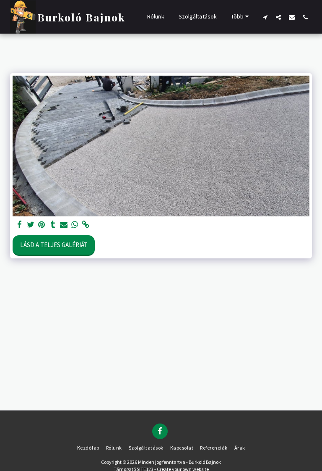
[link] (86, 225)
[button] (265, 17)
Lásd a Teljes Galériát (54, 245)
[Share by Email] (64, 225)
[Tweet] (31, 225)
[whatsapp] (75, 225)
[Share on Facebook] (20, 225)
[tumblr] (53, 225)
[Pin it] (42, 225)
